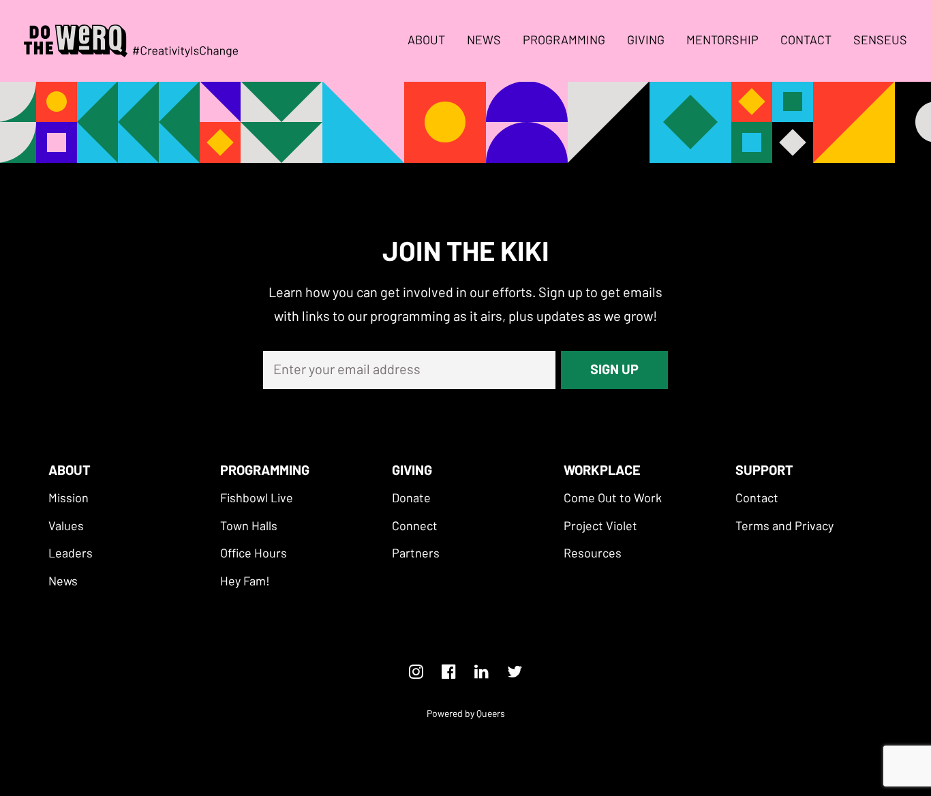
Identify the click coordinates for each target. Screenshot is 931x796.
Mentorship (722, 41)
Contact (805, 41)
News (484, 41)
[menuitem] (431, 41)
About (426, 41)
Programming (564, 41)
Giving (646, 41)
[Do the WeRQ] (131, 41)
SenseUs (880, 41)
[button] (68, 499)
